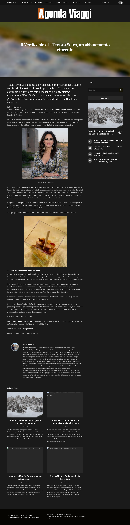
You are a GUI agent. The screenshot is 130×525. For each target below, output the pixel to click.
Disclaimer (36, 517)
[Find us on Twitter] (109, 2)
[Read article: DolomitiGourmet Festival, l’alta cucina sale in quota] (25, 404)
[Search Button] (114, 2)
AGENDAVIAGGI (13, 515)
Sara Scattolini (29, 344)
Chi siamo (87, 2)
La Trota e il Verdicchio (23, 321)
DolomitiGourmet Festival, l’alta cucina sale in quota (101, 132)
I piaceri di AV (25, 2)
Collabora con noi (26, 515)
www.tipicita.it (26, 329)
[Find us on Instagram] (105, 2)
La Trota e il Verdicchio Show (53, 110)
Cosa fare (38, 2)
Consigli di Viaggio (61, 2)
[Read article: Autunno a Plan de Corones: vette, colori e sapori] (25, 460)
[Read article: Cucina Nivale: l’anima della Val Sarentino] (65, 460)
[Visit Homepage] (65, 14)
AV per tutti (11, 2)
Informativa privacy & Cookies (19, 517)
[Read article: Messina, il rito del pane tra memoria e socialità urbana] (65, 404)
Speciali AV (76, 2)
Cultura (48, 2)
